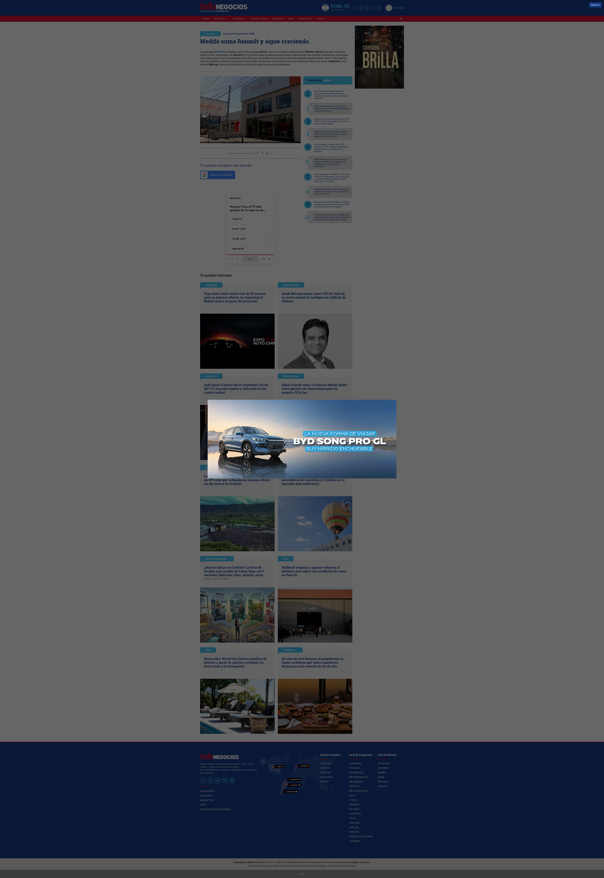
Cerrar (594, 5)
